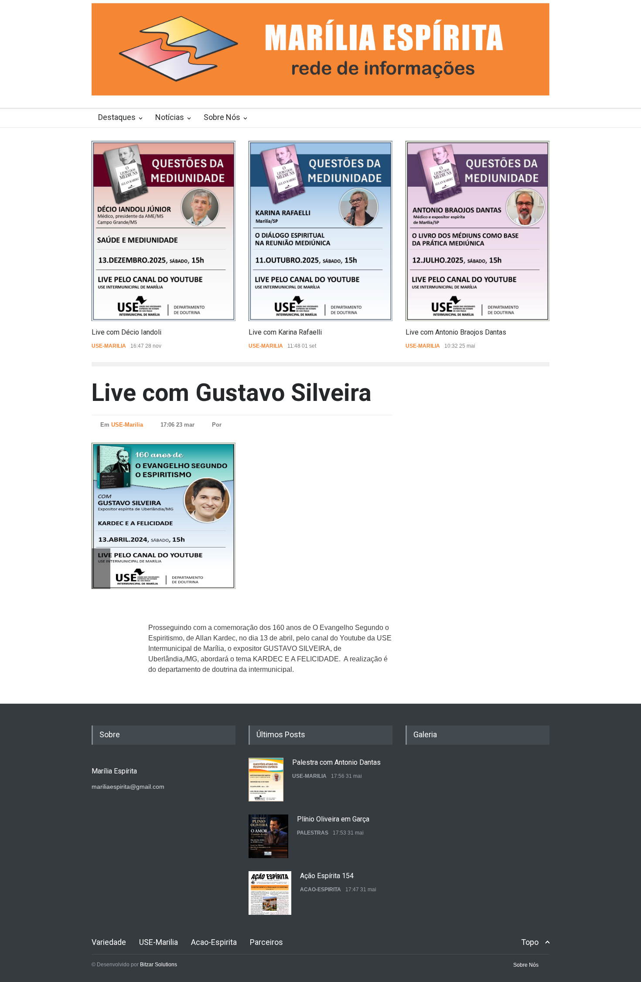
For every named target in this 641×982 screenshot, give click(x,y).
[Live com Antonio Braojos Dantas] (477, 231)
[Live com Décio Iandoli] (163, 231)
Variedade (109, 942)
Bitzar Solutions (158, 964)
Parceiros (266, 942)
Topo (530, 942)
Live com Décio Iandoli (126, 332)
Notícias (169, 117)
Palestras (312, 776)
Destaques (117, 117)
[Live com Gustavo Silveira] (183, 516)
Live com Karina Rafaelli (285, 332)
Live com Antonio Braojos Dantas (456, 332)
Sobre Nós (222, 117)
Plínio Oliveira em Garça (333, 762)
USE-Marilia (109, 346)
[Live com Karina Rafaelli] (320, 231)
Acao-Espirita (320, 833)
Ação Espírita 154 (327, 819)
